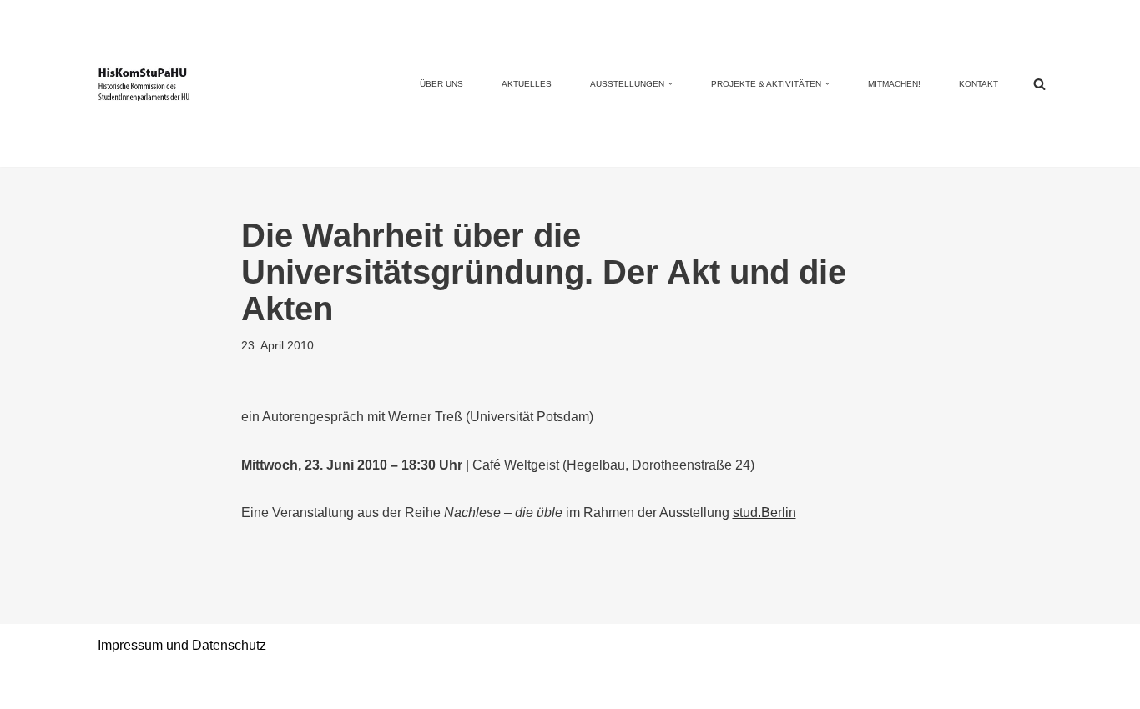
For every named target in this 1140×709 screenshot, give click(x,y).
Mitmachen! (894, 83)
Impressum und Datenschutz (182, 645)
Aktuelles (527, 83)
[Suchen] (1039, 84)
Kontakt (978, 83)
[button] (670, 84)
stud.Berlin (764, 512)
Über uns (441, 83)
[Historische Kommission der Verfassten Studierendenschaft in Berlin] (144, 83)
